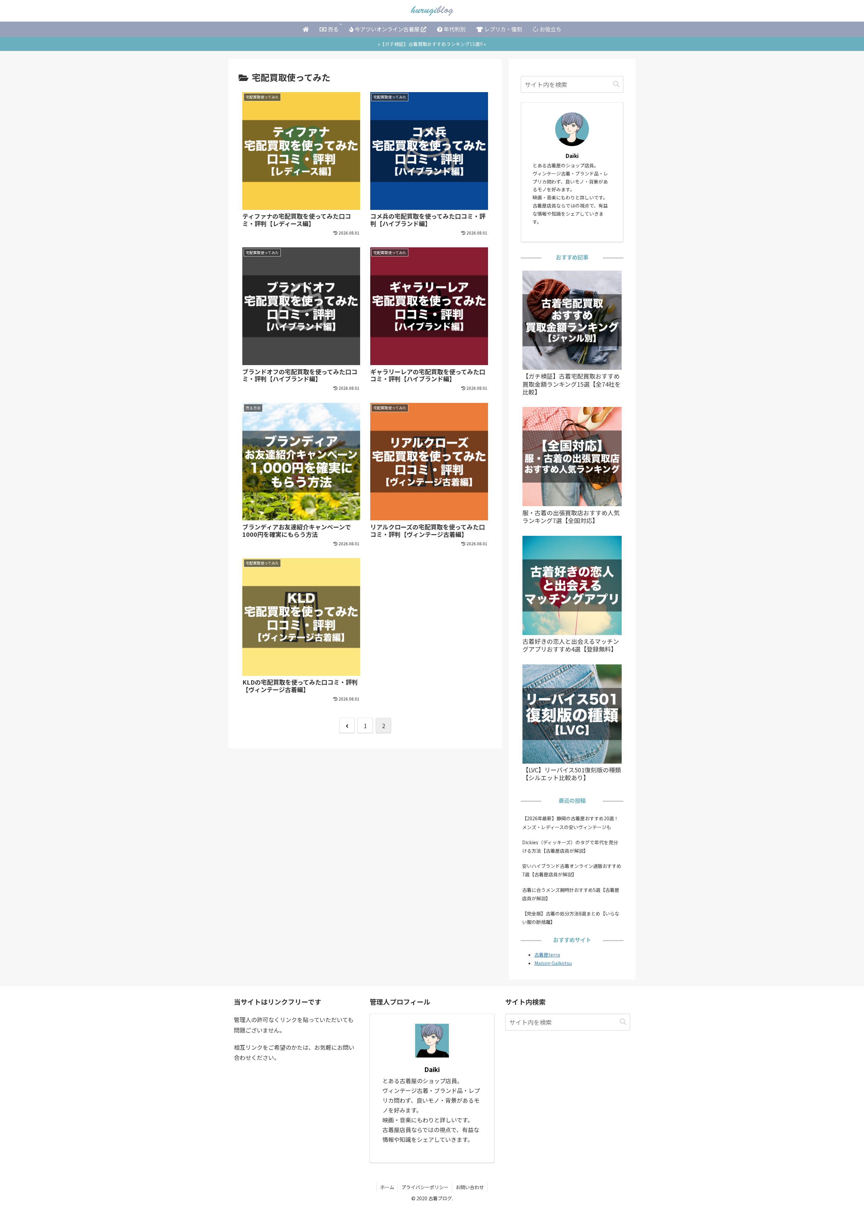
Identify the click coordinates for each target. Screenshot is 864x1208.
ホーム (387, 1187)
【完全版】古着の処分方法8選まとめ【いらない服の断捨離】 (570, 917)
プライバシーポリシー (425, 1187)
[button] (616, 84)
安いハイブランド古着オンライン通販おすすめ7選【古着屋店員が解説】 (571, 870)
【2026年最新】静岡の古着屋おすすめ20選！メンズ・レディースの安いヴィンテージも (570, 822)
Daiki (572, 155)
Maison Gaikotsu (553, 963)
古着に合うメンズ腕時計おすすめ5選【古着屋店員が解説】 (570, 894)
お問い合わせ (470, 1187)
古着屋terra (547, 954)
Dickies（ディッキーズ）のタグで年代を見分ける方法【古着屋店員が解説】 (570, 846)
